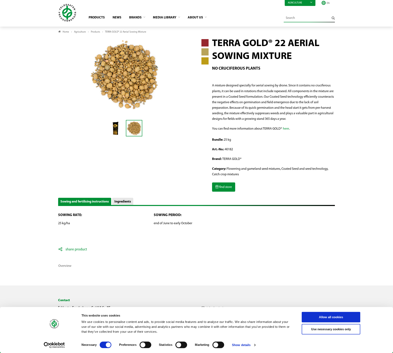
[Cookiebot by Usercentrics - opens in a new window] (54, 345)
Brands (135, 17)
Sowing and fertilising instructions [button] (84, 201)
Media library (165, 17)
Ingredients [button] (122, 201)
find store (225, 187)
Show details (241, 345)
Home (66, 32)
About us (196, 17)
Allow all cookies (331, 317)
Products (97, 17)
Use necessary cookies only (331, 329)
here (286, 128)
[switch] (145, 345)
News (117, 17)
